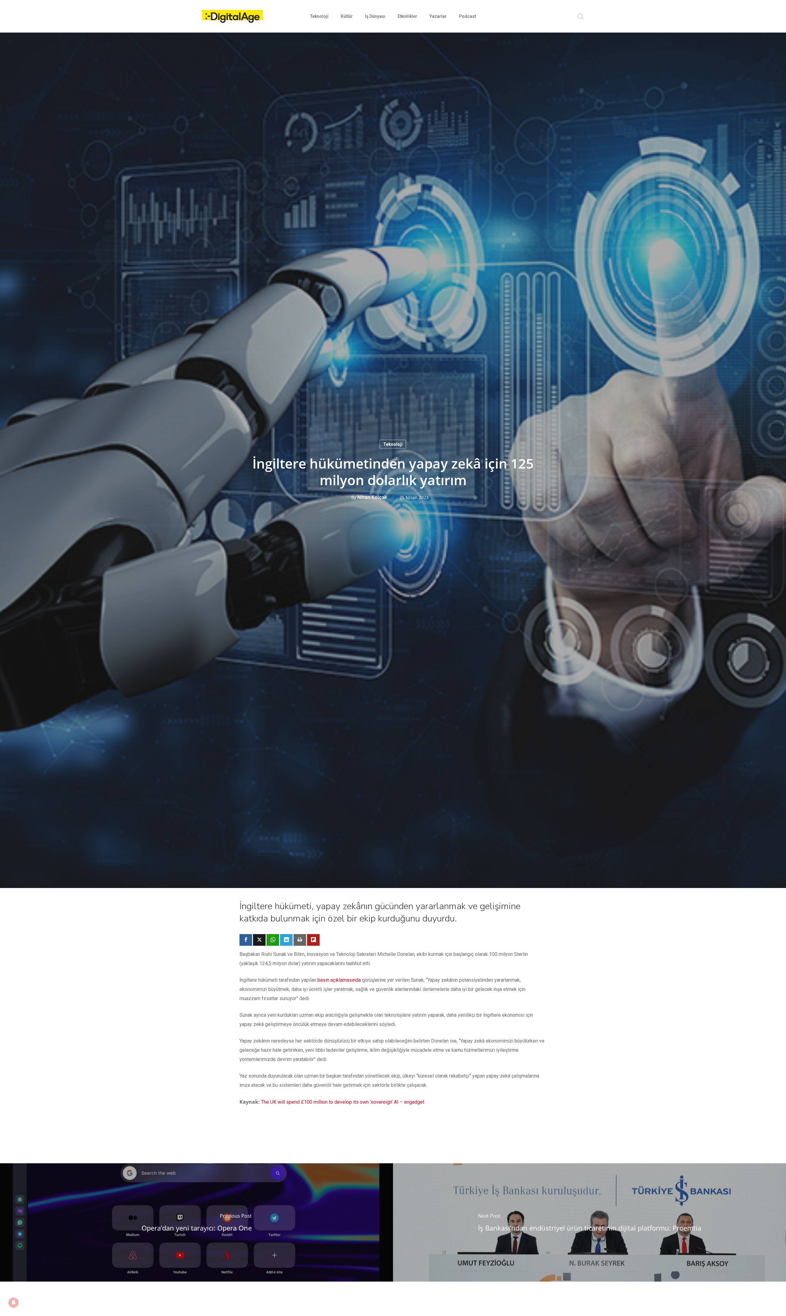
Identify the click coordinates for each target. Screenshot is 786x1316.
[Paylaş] (245, 940)
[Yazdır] (300, 940)
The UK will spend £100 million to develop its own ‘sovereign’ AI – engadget (342, 1102)
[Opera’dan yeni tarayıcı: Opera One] (196, 1222)
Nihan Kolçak (372, 497)
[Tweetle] (259, 940)
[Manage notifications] (13, 1302)
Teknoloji (393, 444)
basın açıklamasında (339, 980)
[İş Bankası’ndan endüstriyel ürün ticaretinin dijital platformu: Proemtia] (589, 1222)
